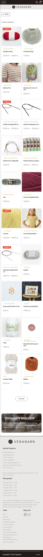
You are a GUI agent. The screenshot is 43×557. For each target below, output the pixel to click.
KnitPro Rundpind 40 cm (31, 124)
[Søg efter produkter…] (37, 2)
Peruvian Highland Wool (31, 197)
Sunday (25, 270)
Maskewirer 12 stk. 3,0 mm (30, 88)
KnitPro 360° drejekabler (10, 161)
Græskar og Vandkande (30, 306)
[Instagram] (29, 515)
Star (4, 197)
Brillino (25, 379)
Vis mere (21, 399)
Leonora (5, 233)
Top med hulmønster (29, 233)
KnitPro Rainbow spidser (31, 161)
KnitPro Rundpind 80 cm (11, 124)
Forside (4, 22)
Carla (4, 343)
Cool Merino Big (28, 51)
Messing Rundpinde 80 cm (10, 271)
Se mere (11, 36)
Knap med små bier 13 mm (11, 306)
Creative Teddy (7, 379)
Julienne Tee (7, 88)
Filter (7, 14)
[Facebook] (25, 515)
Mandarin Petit (7, 51)
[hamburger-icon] (4, 2)
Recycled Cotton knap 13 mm (30, 344)
